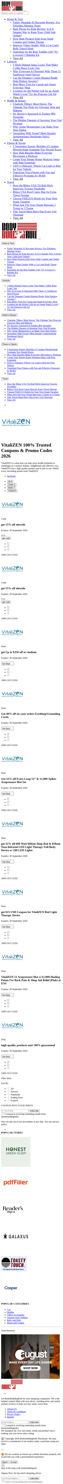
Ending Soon (17, 1097)
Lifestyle (12, 61)
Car (8, 1309)
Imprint (10, 1417)
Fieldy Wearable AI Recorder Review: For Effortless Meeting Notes (36, 24)
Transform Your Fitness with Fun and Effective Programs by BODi (34, 174)
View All (18, 58)
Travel (10, 182)
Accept (14, 1462)
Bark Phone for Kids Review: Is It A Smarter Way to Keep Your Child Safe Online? (34, 32)
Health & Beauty (16, 100)
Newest (14, 1091)
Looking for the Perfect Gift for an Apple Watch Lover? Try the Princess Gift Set (36, 92)
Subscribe (34, 1111)
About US (12, 1409)
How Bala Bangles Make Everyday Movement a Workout (32, 154)
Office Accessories (15, 1315)
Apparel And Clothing (17, 1317)
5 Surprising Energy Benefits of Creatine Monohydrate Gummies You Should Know (37, 148)
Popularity (15, 1094)
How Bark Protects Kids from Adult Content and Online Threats (33, 40)
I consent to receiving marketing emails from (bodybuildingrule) (23, 1482)
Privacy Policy (14, 1414)
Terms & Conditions (16, 1411)
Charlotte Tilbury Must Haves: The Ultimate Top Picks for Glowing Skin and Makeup (36, 107)
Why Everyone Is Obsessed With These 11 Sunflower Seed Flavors (37, 73)
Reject (5, 1462)
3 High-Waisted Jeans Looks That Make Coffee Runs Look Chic (35, 66)
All (12, 1088)
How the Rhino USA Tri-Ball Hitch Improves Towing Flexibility (33, 187)
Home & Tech (15, 19)
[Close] (39, 238)
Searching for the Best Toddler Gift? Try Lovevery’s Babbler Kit (35, 53)
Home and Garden (15, 1323)
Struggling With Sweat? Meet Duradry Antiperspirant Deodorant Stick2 (34, 135)
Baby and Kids (14, 1320)
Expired (14, 1100)
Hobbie (10, 1312)
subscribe (34, 1478)
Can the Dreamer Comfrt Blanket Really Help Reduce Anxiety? (35, 79)
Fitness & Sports (16, 143)
